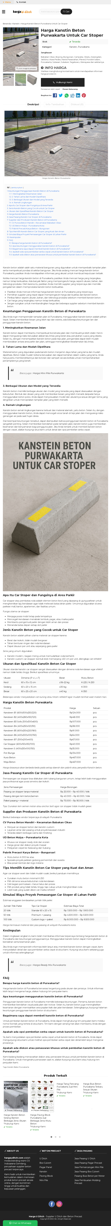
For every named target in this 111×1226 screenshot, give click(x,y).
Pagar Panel (45, 1167)
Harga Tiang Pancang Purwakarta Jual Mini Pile (68, 1087)
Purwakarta (83, 47)
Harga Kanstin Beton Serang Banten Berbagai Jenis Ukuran (15, 1118)
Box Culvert (45, 1163)
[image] (22, 11)
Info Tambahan (55, 104)
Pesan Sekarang (14, 1110)
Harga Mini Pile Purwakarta (48, 373)
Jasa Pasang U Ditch (84, 1158)
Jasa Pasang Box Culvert (86, 1171)
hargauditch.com (13, 1158)
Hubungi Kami (64, 82)
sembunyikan (17, 188)
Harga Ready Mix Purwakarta (49, 965)
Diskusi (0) (77, 104)
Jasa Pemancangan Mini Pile (88, 1167)
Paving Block (46, 1176)
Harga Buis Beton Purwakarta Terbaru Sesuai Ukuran (93, 1087)
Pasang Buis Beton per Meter (89, 1176)
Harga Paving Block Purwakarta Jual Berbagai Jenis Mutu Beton (40, 1119)
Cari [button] (67, 11)
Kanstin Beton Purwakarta (18, 1067)
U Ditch (43, 1158)
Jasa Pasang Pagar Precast (88, 1163)
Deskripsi (33, 104)
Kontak (22, 2)
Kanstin (73, 47)
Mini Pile (43, 1180)
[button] (4, 11)
